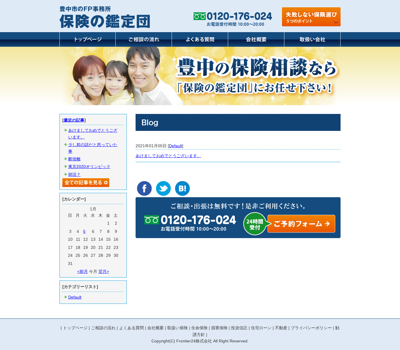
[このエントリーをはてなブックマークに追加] (182, 188)
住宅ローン (261, 327)
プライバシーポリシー (311, 327)
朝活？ (74, 174)
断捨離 (74, 159)
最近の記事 (74, 120)
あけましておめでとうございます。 (168, 155)
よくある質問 (131, 327)
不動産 (281, 327)
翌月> (103, 271)
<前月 (82, 271)
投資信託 (239, 327)
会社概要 (155, 327)
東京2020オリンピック (89, 166)
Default (175, 145)
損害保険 (219, 327)
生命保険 (199, 327)
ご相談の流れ (103, 327)
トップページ (75, 327)
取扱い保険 (177, 327)
